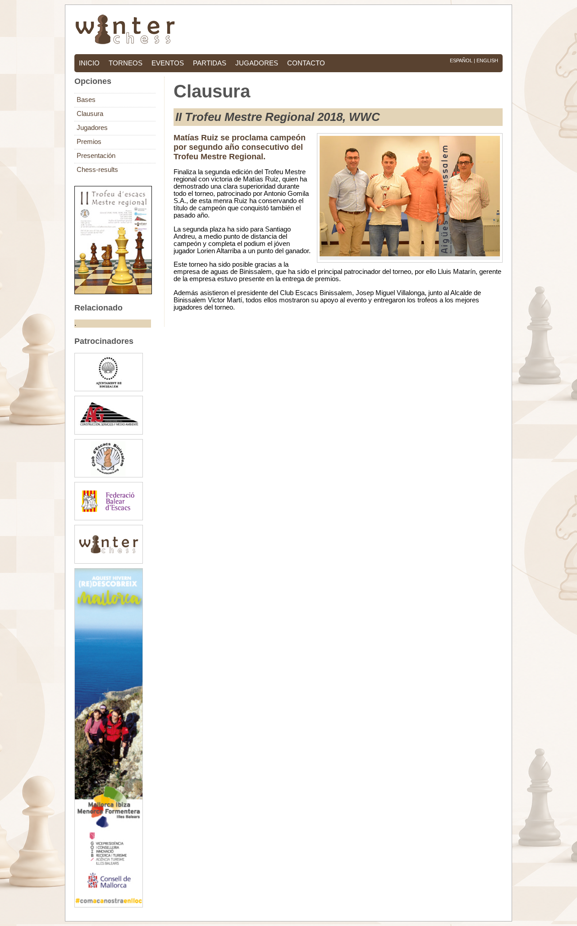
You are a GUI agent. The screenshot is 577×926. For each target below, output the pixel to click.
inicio (89, 63)
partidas (209, 63)
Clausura (90, 113)
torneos (125, 63)
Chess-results (97, 169)
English (487, 60)
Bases (86, 99)
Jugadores (92, 127)
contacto (306, 63)
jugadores (256, 63)
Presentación (96, 155)
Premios (89, 141)
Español (461, 60)
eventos (167, 63)
